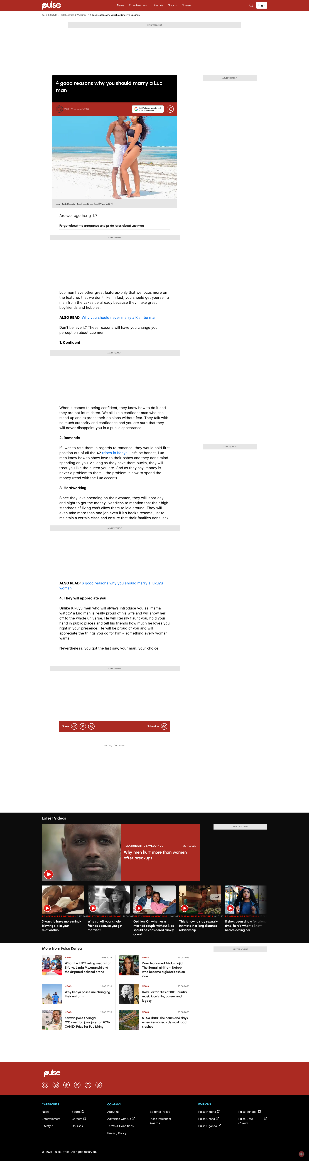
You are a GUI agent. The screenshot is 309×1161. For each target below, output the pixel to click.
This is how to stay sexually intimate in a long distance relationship (198, 925)
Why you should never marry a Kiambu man (119, 317)
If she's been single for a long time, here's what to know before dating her (246, 925)
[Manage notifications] (301, 1154)
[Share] (170, 109)
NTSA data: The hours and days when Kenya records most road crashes (165, 1022)
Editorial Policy (160, 1111)
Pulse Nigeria (207, 1111)
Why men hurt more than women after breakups (155, 855)
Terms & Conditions (120, 1126)
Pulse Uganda (207, 1126)
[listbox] (154, 912)
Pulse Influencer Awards (160, 1121)
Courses (77, 1126)
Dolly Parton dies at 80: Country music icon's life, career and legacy (164, 996)
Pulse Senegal (247, 1111)
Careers (187, 5)
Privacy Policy (116, 1133)
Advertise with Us (119, 1119)
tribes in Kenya (114, 453)
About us (113, 1111)
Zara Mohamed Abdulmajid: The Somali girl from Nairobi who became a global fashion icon (163, 969)
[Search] (252, 5)
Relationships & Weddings (73, 15)
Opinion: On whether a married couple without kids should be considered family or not (153, 927)
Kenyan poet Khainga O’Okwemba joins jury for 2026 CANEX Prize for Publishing (87, 1022)
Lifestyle (158, 5)
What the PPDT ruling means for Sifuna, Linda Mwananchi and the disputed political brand (88, 967)
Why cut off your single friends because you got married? (105, 925)
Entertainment (138, 5)
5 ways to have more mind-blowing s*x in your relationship (61, 925)
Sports (172, 5)
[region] (154, 912)
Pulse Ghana (206, 1119)
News (120, 5)
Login (261, 5)
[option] (63, 912)
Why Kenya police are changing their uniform (87, 994)
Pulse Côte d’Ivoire (245, 1121)
